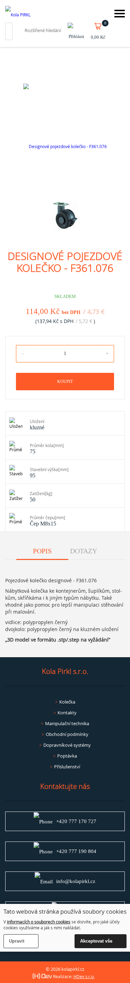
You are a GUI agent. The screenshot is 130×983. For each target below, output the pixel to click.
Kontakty (67, 712)
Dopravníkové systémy (67, 745)
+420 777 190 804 (76, 851)
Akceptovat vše (96, 941)
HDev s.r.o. (84, 976)
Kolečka (67, 702)
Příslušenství (67, 766)
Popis (42, 551)
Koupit (65, 381)
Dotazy (83, 551)
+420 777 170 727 (76, 821)
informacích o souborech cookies (38, 921)
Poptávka (67, 756)
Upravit (16, 941)
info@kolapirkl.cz (75, 881)
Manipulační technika (67, 723)
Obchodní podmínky (67, 734)
